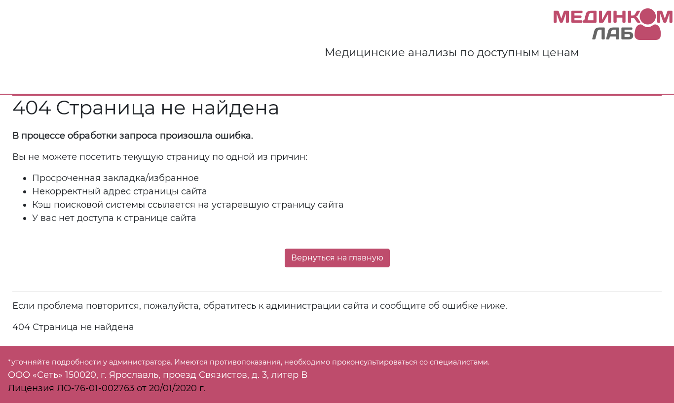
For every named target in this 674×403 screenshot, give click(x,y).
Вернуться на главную (337, 257)
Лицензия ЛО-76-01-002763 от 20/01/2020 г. (106, 388)
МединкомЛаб (613, 24)
